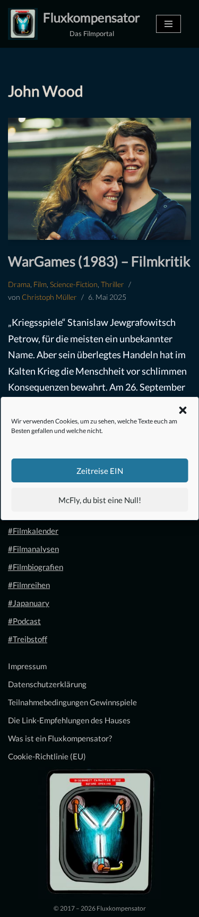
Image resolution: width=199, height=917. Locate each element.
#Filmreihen (29, 585)
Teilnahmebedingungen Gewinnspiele (72, 702)
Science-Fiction (74, 284)
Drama (19, 284)
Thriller (112, 284)
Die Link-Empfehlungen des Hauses (69, 720)
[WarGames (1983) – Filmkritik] (99, 179)
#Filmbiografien (35, 567)
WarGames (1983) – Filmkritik (99, 261)
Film (40, 284)
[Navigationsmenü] (168, 24)
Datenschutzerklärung (47, 684)
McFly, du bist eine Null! (99, 500)
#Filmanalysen (33, 548)
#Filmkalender (33, 530)
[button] (182, 410)
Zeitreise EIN (99, 470)
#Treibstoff (27, 639)
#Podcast (24, 621)
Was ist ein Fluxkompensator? (60, 738)
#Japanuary (28, 603)
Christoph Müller (49, 297)
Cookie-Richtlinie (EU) (47, 756)
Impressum (27, 666)
